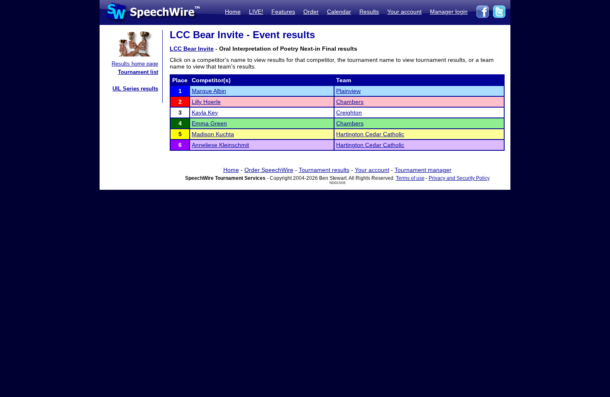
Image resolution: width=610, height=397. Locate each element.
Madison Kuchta (213, 134)
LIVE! (256, 11)
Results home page (135, 64)
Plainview (348, 91)
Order (311, 11)
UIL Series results (135, 89)
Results (369, 11)
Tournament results (324, 170)
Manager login (449, 11)
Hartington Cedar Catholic (370, 134)
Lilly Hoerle (206, 101)
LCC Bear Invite (192, 48)
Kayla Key (205, 112)
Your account (404, 11)
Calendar (339, 11)
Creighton (349, 112)
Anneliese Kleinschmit (220, 145)
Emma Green (209, 123)
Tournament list (138, 72)
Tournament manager (423, 170)
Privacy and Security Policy (459, 178)
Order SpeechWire (268, 170)
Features (283, 11)
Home (233, 11)
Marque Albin (209, 91)
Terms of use (410, 178)
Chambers (350, 101)
